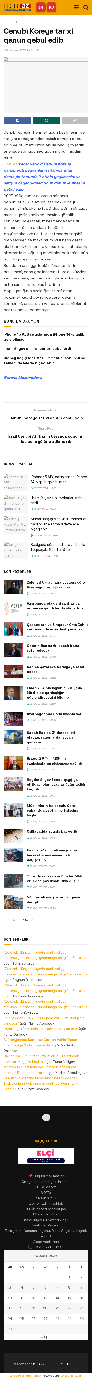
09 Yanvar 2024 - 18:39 (22, 50)
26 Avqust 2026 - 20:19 (42, 795)
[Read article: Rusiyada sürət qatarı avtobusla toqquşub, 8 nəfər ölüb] (16, 550)
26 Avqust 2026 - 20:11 (42, 887)
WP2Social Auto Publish (26, 1375)
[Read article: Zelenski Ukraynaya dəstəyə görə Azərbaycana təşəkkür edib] (13, 587)
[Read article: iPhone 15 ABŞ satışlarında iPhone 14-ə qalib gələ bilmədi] (16, 483)
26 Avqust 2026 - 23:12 (42, 635)
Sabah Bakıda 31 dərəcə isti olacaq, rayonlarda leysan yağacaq (51, 737)
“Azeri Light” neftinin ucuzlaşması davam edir (40, 1028)
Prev (12, 919)
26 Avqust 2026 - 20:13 (42, 866)
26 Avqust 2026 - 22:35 (42, 720)
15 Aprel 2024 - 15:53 (45, 535)
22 (69, 1308)
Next (27, 919)
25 (22, 1319)
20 (45, 1308)
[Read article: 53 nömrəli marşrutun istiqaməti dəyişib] (13, 902)
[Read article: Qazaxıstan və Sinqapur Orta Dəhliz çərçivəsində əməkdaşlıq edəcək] (13, 629)
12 (33, 1298)
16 (81, 1298)
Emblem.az (69, 1364)
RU (51, 7)
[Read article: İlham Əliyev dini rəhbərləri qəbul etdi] (16, 504)
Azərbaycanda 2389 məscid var (54, 714)
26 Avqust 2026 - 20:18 (42, 821)
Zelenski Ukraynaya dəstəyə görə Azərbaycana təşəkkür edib (56, 584)
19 (33, 1308)
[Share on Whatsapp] (46, 120)
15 (69, 1298)
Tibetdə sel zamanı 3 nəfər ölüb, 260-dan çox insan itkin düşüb (55, 878)
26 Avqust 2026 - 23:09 (42, 656)
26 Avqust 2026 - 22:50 (42, 703)
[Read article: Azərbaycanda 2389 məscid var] (13, 719)
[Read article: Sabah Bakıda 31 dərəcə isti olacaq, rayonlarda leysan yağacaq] (13, 737)
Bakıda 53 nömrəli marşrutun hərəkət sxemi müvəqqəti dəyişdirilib (52, 855)
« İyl (44, 1337)
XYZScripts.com (71, 1375)
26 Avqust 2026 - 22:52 (42, 677)
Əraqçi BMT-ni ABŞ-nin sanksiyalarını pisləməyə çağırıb (54, 761)
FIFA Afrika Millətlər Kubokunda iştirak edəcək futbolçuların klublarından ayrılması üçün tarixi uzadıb (41, 1083)
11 (22, 1298)
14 (57, 1298)
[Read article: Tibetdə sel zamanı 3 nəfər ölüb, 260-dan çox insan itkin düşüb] (13, 881)
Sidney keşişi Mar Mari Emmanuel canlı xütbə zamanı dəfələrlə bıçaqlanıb (58, 524)
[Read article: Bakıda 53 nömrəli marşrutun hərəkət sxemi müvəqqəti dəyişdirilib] (13, 855)
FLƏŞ (19, 22)
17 (10, 1308)
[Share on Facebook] (17, 120)
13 (45, 1298)
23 (81, 1308)
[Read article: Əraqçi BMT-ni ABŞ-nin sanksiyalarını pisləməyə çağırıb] (13, 763)
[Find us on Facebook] (46, 1117)
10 (10, 1298)
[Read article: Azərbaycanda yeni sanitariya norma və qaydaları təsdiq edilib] (13, 608)
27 (45, 1319)
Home (8, 22)
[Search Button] (85, 7)
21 (57, 1308)
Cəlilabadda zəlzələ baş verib (52, 831)
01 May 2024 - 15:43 (44, 509)
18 (22, 1308)
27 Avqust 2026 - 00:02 (42, 593)
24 (10, 1319)
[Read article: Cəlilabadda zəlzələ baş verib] (13, 836)
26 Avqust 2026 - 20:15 (42, 837)
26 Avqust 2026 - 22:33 (42, 748)
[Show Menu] (76, 7)
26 (33, 1319)
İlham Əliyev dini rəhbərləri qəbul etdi (37, 348)
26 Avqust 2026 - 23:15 (42, 614)
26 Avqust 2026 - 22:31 (42, 769)
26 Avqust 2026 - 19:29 (42, 908)
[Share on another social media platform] (75, 120)
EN (40, 7)
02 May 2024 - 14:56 (44, 488)
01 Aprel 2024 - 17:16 (45, 556)
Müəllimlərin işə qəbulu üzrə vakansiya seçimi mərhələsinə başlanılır (52, 810)
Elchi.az (10, 164)
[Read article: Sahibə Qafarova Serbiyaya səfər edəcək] (13, 671)
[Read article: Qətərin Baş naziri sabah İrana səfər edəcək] (13, 650)
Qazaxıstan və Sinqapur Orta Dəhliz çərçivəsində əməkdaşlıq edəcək (57, 627)
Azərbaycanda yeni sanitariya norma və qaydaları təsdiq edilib (55, 605)
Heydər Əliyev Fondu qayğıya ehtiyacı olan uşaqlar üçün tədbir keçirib (56, 784)
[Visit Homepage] (17, 7)
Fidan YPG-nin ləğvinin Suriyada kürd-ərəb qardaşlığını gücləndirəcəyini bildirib (54, 693)
